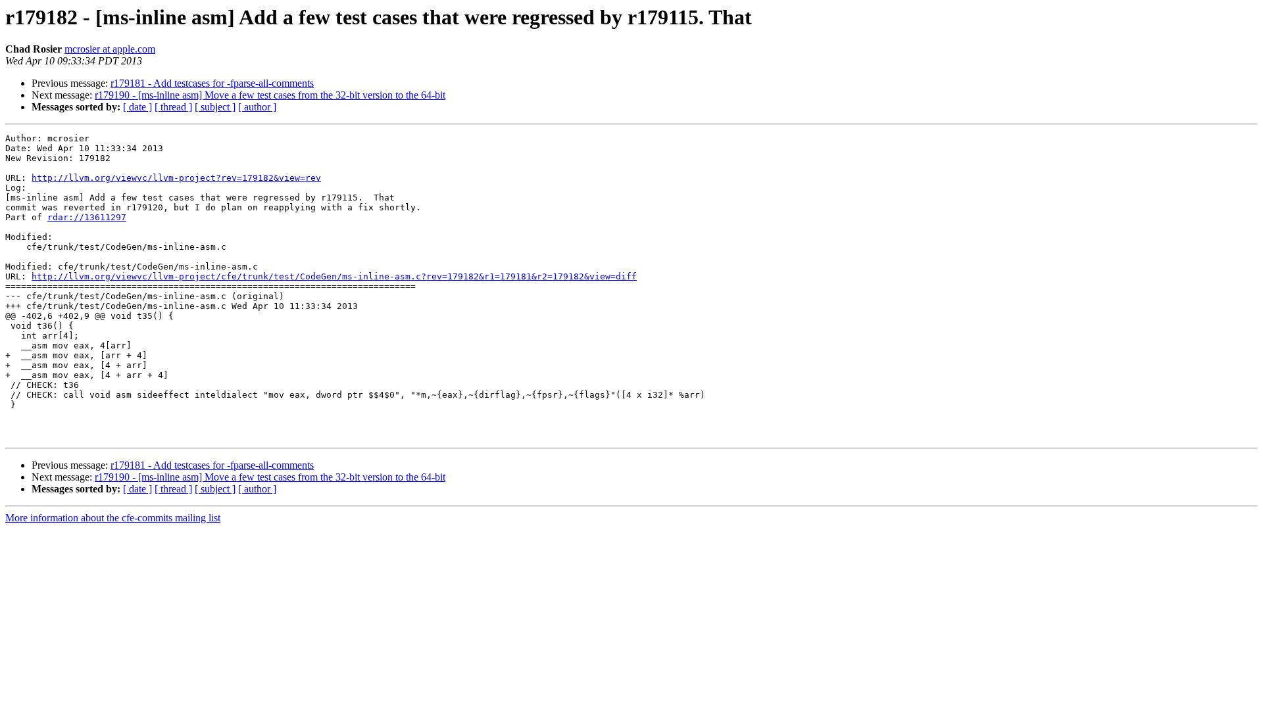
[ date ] (137, 106)
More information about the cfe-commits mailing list (112, 517)
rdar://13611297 (86, 217)
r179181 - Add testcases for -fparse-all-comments (212, 83)
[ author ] (257, 106)
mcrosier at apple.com (109, 49)
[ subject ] (215, 106)
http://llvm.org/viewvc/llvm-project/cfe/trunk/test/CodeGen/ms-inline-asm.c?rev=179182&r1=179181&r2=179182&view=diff (334, 276)
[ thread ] (173, 106)
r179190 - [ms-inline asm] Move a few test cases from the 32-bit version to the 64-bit (270, 95)
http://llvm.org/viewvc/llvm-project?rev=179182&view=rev (176, 178)
